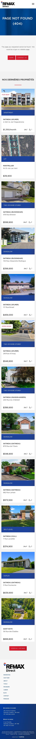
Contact (6, 695)
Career (5, 689)
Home (11, 57)
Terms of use (13, 734)
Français (6, 698)
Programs (6, 686)
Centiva (21, 736)
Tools (5, 683)
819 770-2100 (10, 725)
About (5, 680)
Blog (5, 692)
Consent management (24, 734)
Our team (6, 677)
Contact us (22, 57)
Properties (6, 674)
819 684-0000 (10, 714)
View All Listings (18, 648)
